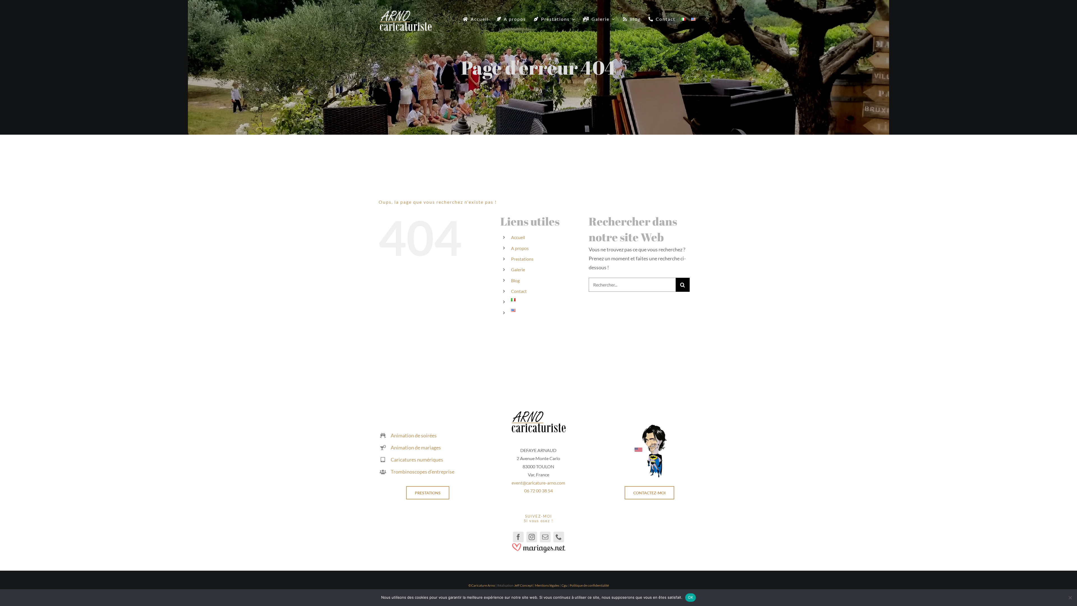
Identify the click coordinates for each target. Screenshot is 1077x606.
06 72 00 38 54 (538, 490)
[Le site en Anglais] (649, 426)
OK (690, 597)
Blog (515, 280)
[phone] (558, 537)
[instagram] (531, 537)
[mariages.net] (538, 545)
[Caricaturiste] (405, 13)
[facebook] (518, 537)
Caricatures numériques (417, 459)
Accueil (518, 237)
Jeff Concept (523, 585)
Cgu (564, 585)
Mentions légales (547, 585)
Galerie (518, 269)
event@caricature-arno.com (538, 482)
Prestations (522, 258)
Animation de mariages (416, 447)
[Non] (1070, 597)
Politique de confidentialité (589, 585)
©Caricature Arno (481, 585)
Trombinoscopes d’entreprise (422, 472)
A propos (520, 248)
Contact (519, 291)
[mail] (545, 537)
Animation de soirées (414, 435)
